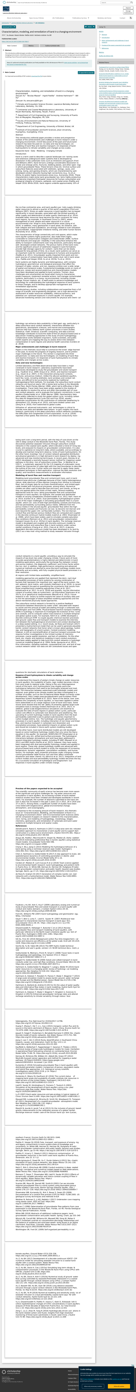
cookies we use (117, 1379)
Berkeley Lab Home (104, 18)
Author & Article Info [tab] (52, 46)
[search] (131, 2)
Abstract (8, 50)
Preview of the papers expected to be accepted (116, 45)
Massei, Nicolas (19, 35)
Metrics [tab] (31, 46)
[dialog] (106, 1378)
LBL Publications (58, 18)
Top (132, 1365)
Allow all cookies (119, 1386)
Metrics (101, 52)
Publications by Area (79, 18)
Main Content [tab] (12, 46)
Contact (122, 18)
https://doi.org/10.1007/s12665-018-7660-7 (15, 41)
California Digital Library (8, 1378)
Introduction (106, 37)
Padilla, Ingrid (29, 35)
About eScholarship (14, 18)
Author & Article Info (106, 56)
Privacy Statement (88, 1379)
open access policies (70, 62)
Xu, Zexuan (10, 35)
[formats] (14, 26)
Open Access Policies (36, 18)
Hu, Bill (49, 35)
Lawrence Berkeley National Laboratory (15, 13)
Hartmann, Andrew (40, 35)
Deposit (128, 8)
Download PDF (7, 27)
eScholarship (5, 23)
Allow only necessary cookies (93, 1386)
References (105, 48)
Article (101, 31)
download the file (36, 76)
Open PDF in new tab (87, 73)
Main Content (10, 72)
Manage (128, 12)
